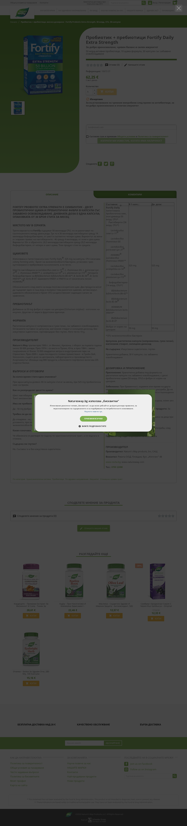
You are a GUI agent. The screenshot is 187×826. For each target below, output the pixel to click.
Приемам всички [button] (93, 418)
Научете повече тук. (93, 411)
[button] (93, 426)
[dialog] (93, 413)
